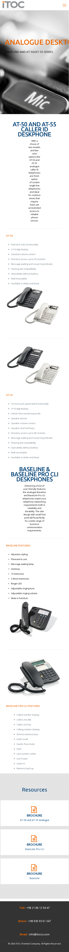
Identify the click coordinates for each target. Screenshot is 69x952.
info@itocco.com (39, 934)
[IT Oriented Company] (13, 5)
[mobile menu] (64, 5)
